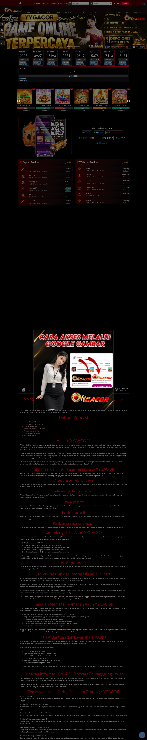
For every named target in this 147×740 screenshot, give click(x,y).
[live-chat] (142, 735)
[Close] (110, 332)
